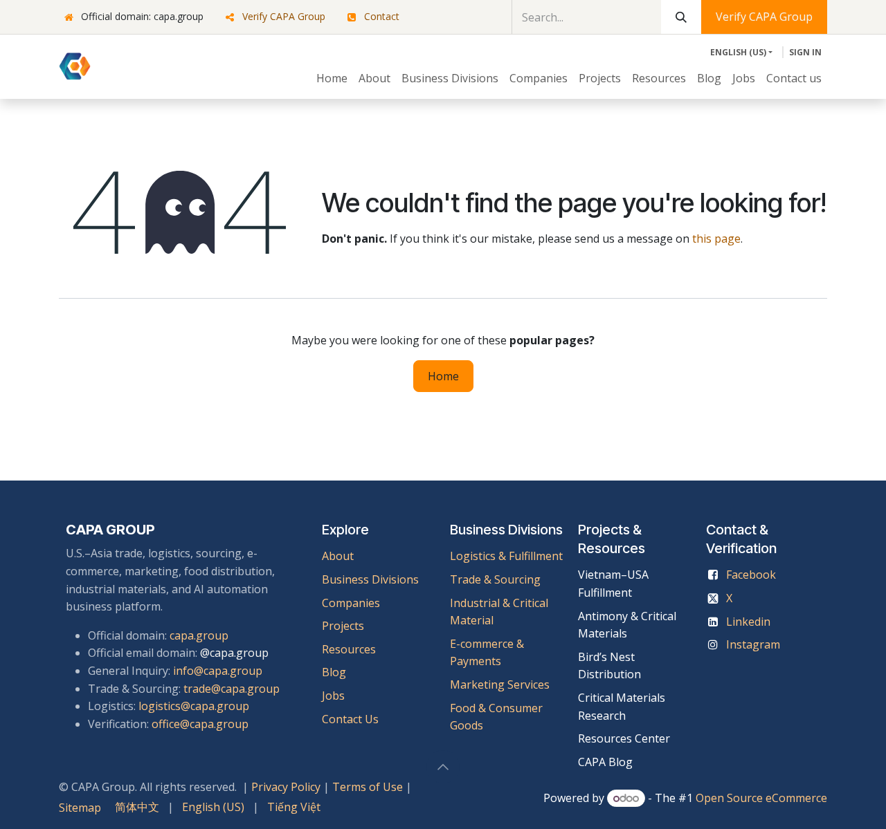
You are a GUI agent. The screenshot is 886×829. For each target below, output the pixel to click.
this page (716, 238)
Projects (343, 625)
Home (443, 376)
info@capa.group (217, 670)
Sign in (805, 52)
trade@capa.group (231, 688)
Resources (349, 649)
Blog (334, 672)
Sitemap (80, 807)
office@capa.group (200, 724)
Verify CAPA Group (283, 16)
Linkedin (748, 621)
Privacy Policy (285, 786)
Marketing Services (500, 684)
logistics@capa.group (193, 706)
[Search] (681, 17)
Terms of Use (367, 786)
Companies (351, 603)
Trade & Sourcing (495, 579)
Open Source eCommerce (761, 797)
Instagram (753, 644)
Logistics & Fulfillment (506, 555)
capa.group (199, 635)
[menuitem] (332, 78)
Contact (381, 16)
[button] (443, 766)
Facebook (751, 574)
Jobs (334, 695)
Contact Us (350, 719)
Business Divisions (370, 579)
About (338, 555)
